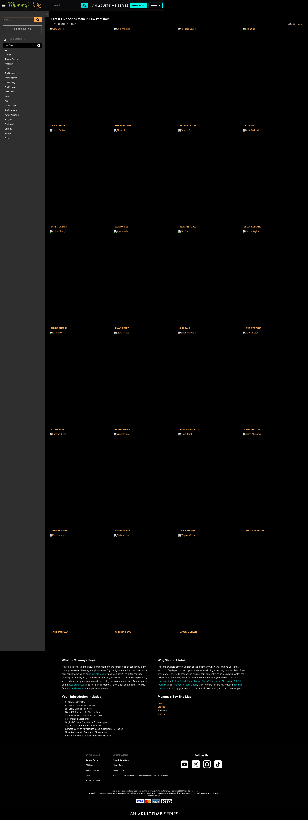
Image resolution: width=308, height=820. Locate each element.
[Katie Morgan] (81, 582)
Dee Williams (123, 125)
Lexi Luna (249, 125)
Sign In (155, 5)
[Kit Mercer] (81, 379)
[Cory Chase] (81, 75)
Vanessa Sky (123, 530)
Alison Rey (121, 227)
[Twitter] (196, 764)
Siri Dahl (185, 328)
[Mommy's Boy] (24, 5)
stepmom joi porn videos (185, 685)
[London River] (81, 480)
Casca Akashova (254, 530)
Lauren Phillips (221, 681)
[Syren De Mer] (81, 177)
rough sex (163, 685)
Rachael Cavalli (190, 125)
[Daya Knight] (210, 480)
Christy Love (123, 632)
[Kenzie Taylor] (274, 278)
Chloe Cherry (59, 328)
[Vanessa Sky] (146, 480)
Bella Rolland (252, 227)
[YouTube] (184, 764)
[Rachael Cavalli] (210, 75)
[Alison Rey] (146, 177)
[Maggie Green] (210, 582)
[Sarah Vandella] (210, 379)
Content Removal (154, 796)
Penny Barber (194, 681)
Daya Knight (187, 530)
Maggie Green (188, 632)
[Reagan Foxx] (210, 177)
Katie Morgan (59, 632)
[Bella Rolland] (274, 177)
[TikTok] (218, 764)
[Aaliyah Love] (274, 379)
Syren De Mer (59, 227)
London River (59, 530)
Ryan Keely (122, 328)
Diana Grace (123, 429)
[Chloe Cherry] (81, 278)
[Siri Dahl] (210, 278)
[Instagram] (207, 764)
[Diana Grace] (146, 379)
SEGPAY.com (184, 793)
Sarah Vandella (189, 429)
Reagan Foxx (188, 227)
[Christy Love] (146, 582)
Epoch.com (101, 793)
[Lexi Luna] (274, 75)
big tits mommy (100, 674)
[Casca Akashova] (274, 480)
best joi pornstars (77, 685)
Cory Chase (58, 125)
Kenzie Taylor (252, 328)
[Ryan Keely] (146, 278)
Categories (22, 29)
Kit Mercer (57, 429)
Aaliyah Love (252, 429)
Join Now (138, 5)
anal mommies (79, 688)
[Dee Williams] (146, 75)
